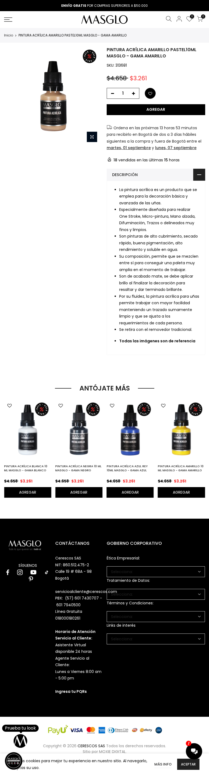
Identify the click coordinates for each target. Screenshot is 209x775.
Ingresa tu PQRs (71, 691)
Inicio (8, 35)
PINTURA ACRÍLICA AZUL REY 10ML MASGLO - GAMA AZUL (127, 468)
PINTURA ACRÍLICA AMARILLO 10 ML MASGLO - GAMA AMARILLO (181, 468)
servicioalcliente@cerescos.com (86, 591)
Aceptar (188, 764)
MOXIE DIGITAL (112, 751)
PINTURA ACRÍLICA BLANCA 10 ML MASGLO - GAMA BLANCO (25, 468)
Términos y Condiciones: (130, 603)
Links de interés (121, 625)
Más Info (163, 764)
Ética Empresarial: (123, 558)
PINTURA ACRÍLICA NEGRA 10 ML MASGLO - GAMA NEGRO (78, 468)
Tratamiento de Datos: (128, 580)
